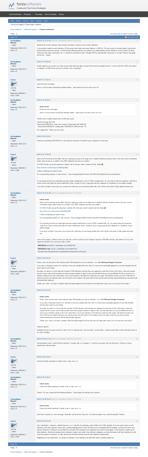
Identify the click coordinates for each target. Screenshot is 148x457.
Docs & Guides (50, 14)
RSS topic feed (133, 37)
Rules (32, 21)
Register (39, 21)
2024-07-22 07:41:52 (44, 290)
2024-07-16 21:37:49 (44, 41)
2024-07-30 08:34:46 (44, 399)
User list (25, 21)
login (118, 34)
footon (13, 80)
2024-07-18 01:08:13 (44, 100)
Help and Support (30, 29)
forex (29, 4)
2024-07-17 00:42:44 (44, 62)
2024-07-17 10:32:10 (44, 80)
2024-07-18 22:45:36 (44, 258)
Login (46, 21)
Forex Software (15, 14)
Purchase (38, 14)
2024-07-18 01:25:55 (44, 136)
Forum (61, 14)
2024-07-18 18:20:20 (44, 193)
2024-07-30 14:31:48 (44, 421)
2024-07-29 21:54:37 (44, 377)
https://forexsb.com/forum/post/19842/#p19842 (52, 168)
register (125, 34)
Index (12, 21)
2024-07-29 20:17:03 (44, 339)
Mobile (18, 21)
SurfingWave (16, 41)
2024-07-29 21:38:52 (44, 357)
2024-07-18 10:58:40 (44, 154)
